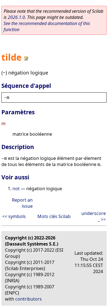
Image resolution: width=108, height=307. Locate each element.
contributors (28, 299)
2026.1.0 (16, 17)
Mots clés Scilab (54, 216)
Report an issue (22, 203)
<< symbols (14, 216)
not (16, 188)
